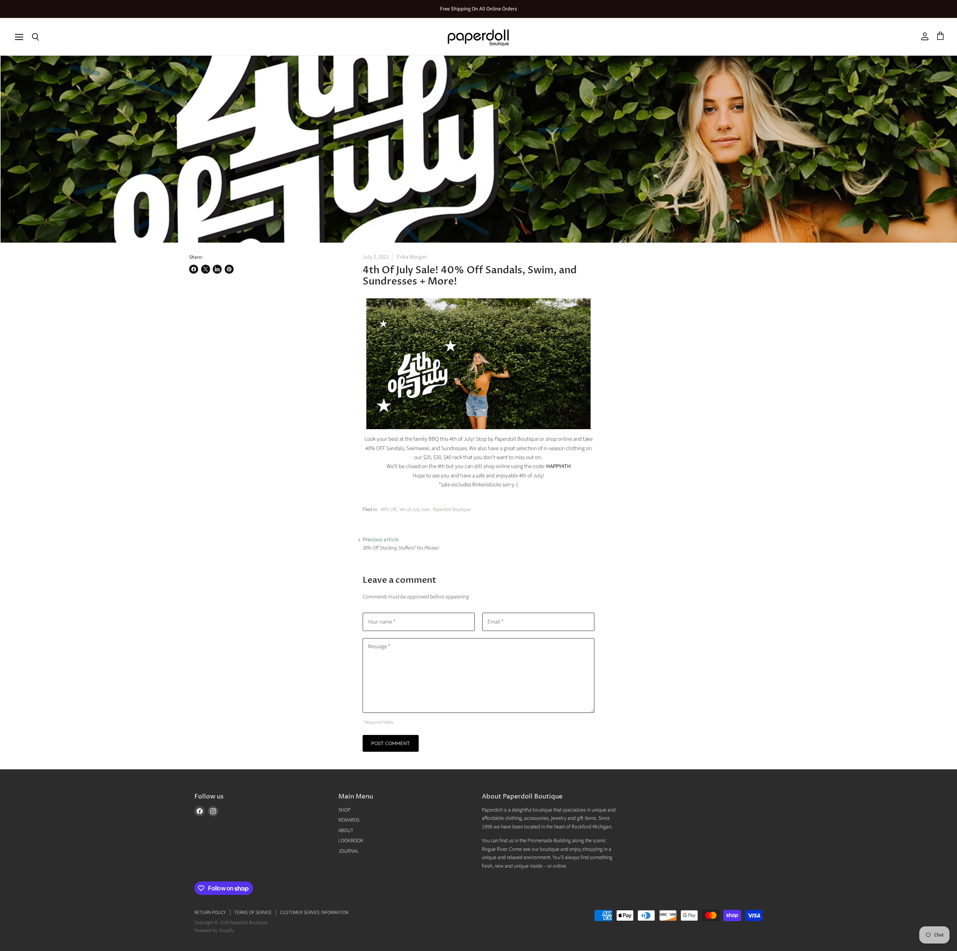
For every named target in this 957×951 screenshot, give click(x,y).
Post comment (390, 743)
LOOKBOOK (350, 840)
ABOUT (345, 830)
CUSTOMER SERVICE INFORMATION (314, 912)
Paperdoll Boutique (452, 509)
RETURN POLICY (210, 912)
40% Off (388, 509)
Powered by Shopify (214, 930)
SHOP (344, 810)
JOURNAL (348, 851)
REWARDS (348, 820)
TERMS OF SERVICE (253, 912)
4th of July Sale (415, 509)
